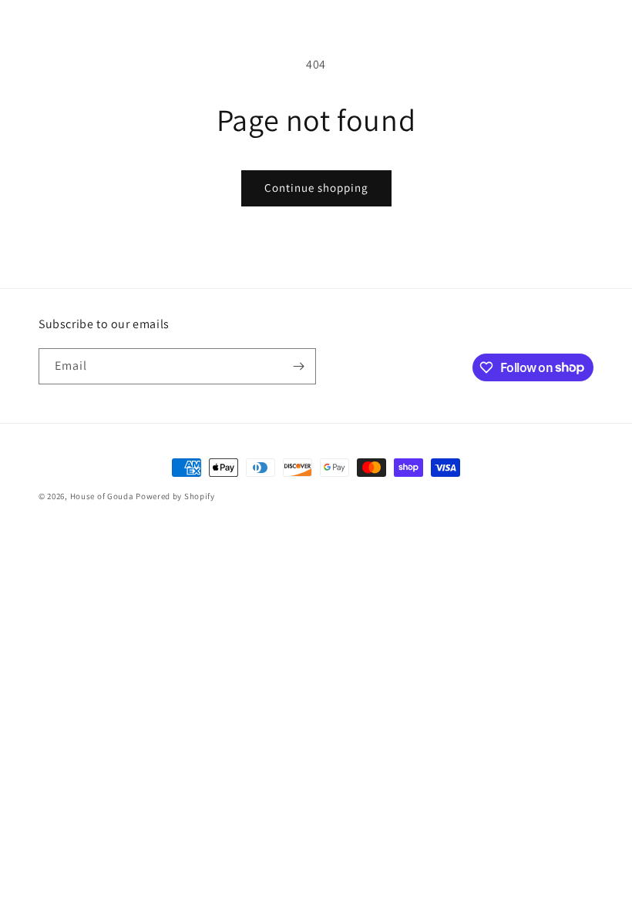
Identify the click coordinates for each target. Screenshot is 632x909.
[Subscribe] (298, 366)
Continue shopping (316, 187)
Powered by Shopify (175, 496)
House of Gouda (102, 496)
